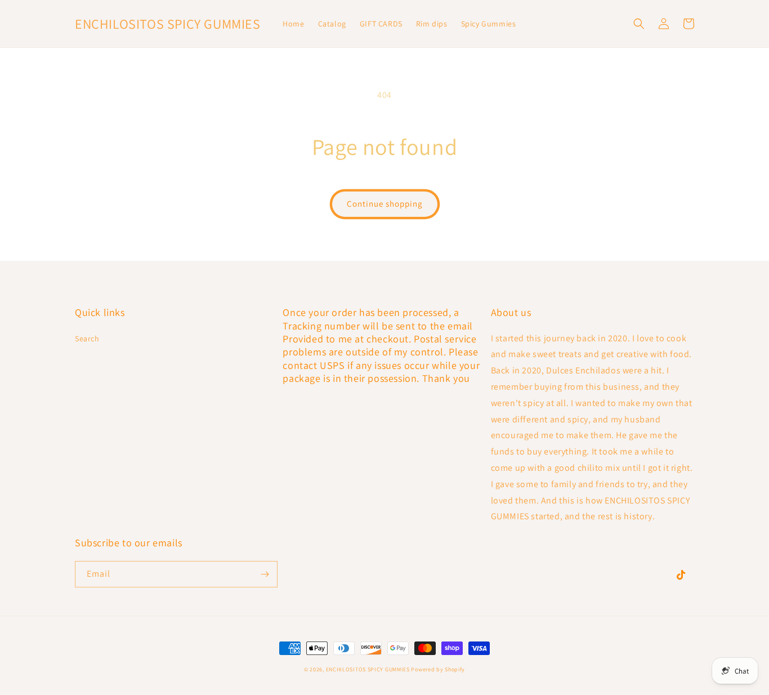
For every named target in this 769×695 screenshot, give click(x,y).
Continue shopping (385, 203)
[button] (639, 23)
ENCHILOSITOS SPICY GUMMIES (368, 669)
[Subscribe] (264, 574)
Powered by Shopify (438, 669)
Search (87, 338)
